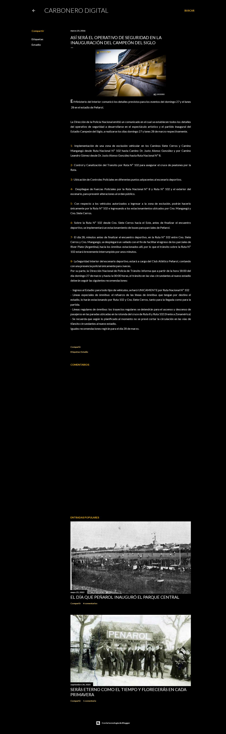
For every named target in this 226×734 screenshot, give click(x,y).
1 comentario (89, 701)
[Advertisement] (130, 482)
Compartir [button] (38, 30)
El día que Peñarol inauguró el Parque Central (124, 597)
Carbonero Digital (76, 10)
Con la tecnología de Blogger (116, 723)
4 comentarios (90, 603)
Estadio (36, 44)
